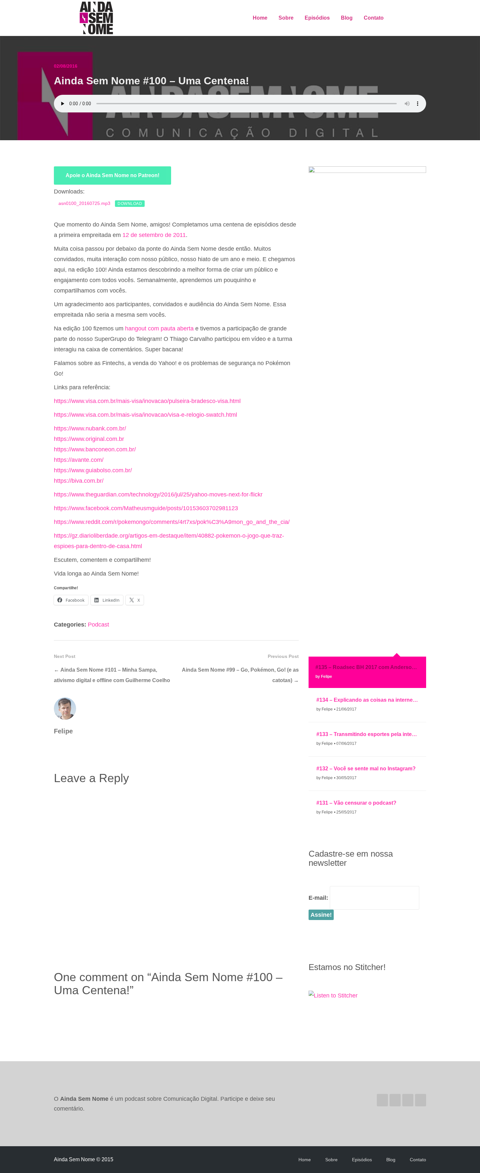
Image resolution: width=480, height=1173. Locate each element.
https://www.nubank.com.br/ (90, 428)
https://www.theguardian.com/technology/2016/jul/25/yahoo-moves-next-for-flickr (158, 494)
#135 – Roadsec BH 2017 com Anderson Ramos (367, 667)
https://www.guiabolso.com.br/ (93, 470)
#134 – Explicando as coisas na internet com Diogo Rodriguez (367, 700)
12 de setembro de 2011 (154, 235)
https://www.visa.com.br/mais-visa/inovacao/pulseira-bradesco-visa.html (147, 401)
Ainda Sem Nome (97, 18)
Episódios (317, 18)
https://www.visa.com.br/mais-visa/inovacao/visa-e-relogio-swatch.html (145, 414)
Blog (347, 18)
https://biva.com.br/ (79, 481)
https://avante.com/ (79, 460)
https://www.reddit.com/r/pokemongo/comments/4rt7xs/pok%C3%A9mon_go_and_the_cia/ (172, 522)
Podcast (98, 624)
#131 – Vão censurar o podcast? (356, 803)
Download (130, 203)
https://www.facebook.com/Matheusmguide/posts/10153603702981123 (146, 508)
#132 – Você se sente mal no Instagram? (366, 768)
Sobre (286, 18)
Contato (374, 18)
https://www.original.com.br (89, 439)
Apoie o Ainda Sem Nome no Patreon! (112, 175)
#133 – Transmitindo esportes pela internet (367, 734)
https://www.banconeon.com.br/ (95, 449)
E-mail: (318, 898)
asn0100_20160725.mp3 (84, 203)
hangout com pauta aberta (159, 328)
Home (260, 18)
